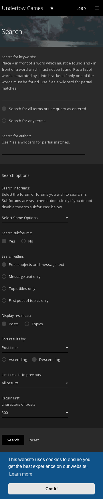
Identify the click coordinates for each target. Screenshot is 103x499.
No (30, 241)
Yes (12, 241)
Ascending (18, 359)
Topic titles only (22, 288)
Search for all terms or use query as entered (47, 108)
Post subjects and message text (36, 264)
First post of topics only (29, 300)
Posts (14, 323)
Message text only (25, 276)
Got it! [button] (51, 488)
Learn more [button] (20, 474)
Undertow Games (22, 8)
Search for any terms (27, 120)
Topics (37, 323)
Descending (49, 359)
